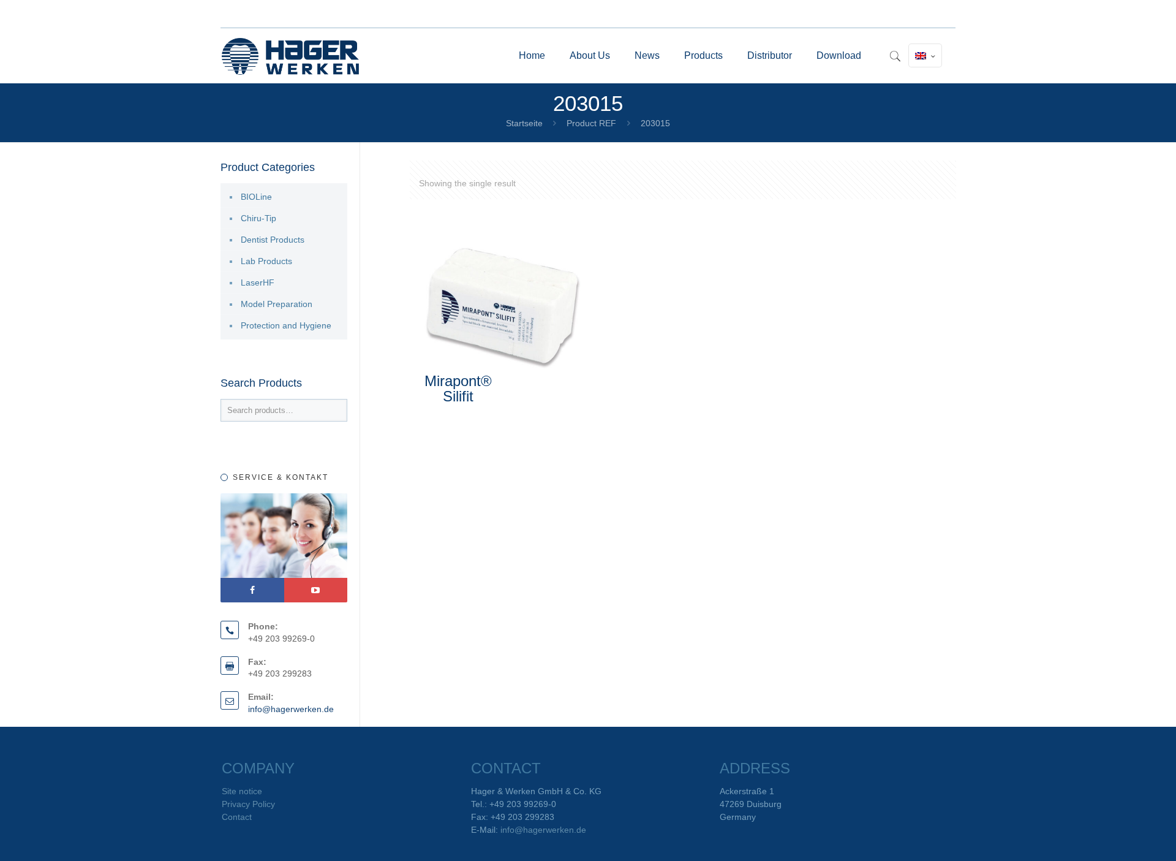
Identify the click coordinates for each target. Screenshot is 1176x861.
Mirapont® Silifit (458, 388)
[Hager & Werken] (290, 55)
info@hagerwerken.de (291, 709)
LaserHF (257, 282)
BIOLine (256, 197)
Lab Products (266, 261)
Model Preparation (276, 304)
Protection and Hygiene (286, 325)
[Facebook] (252, 590)
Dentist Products (272, 240)
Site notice (242, 791)
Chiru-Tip (258, 218)
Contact (237, 817)
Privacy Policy (248, 804)
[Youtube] (316, 590)
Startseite (524, 123)
